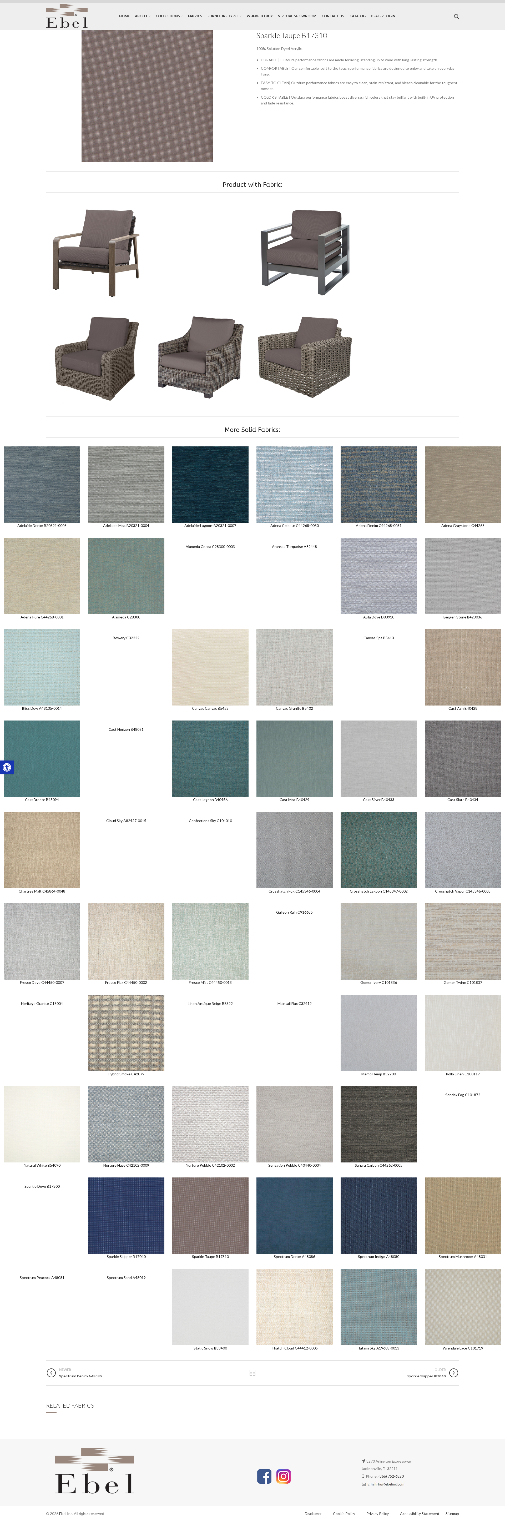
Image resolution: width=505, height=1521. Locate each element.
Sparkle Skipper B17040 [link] (126, 1256)
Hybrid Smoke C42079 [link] (126, 1074)
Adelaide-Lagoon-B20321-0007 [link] (210, 525)
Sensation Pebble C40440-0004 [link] (294, 1165)
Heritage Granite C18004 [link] (42, 1003)
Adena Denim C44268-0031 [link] (379, 525)
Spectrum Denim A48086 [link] (294, 1256)
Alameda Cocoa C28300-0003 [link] (210, 546)
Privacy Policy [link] (378, 1513)
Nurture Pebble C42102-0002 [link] (210, 1165)
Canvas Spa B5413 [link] (378, 638)
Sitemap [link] (452, 1513)
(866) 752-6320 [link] (391, 1476)
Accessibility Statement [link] (420, 1513)
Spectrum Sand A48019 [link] (126, 1277)
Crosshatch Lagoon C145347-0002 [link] (379, 891)
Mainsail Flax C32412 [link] (294, 1003)
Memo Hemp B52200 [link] (378, 1074)
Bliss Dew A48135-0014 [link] (42, 708)
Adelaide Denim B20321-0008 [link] (42, 525)
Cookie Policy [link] (344, 1513)
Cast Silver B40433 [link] (378, 799)
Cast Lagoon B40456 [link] (210, 799)
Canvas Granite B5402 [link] (294, 708)
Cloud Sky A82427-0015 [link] (126, 820)
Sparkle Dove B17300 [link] (42, 1186)
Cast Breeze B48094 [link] (42, 799)
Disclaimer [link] (313, 1513)
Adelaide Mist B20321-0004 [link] (126, 525)
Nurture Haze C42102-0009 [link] (126, 1165)
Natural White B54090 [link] (42, 1165)
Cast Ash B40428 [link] (462, 708)
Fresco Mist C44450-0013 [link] (210, 982)
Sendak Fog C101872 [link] (462, 1094)
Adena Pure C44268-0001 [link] (42, 617)
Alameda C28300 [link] (126, 617)
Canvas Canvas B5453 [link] (210, 708)
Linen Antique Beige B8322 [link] (210, 1003)
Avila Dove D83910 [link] (378, 617)
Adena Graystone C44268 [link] (462, 525)
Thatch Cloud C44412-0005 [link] (294, 1348)
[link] (7, 767)
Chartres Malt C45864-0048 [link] (42, 891)
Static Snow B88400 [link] (210, 1348)
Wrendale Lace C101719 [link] (463, 1348)
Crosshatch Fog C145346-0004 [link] (294, 891)
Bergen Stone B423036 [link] (462, 617)
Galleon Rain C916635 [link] (294, 912)
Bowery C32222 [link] (126, 638)
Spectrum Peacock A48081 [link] (42, 1277)
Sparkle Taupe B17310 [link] (210, 1256)
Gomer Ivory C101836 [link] (378, 982)
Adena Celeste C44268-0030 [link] (294, 525)
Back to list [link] (252, 1373)
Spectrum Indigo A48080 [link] (378, 1256)
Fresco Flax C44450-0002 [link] (126, 982)
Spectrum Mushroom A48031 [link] (463, 1256)
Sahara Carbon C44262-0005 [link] (378, 1165)
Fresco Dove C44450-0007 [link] (42, 982)
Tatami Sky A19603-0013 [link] (378, 1348)
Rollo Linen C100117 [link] (463, 1074)
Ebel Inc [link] (65, 1513)
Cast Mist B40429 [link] (294, 799)
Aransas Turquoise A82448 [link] (294, 546)
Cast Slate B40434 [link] (462, 799)
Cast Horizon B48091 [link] (126, 729)
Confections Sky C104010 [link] (210, 820)
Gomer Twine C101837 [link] (463, 982)
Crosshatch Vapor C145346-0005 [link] (463, 891)
